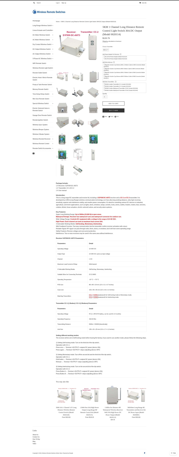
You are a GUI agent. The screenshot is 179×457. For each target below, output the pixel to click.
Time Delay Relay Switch (43, 94)
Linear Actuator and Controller (43, 30)
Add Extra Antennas (108, 62)
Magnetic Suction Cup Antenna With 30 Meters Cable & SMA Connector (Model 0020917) (124, 77)
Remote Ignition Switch (40, 120)
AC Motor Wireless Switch (43, 40)
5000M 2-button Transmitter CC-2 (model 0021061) (118, 86)
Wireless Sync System (40, 125)
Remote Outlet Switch (40, 73)
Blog (34, 441)
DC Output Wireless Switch (43, 49)
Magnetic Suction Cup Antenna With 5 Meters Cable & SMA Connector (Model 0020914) (124, 69)
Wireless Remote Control (43, 143)
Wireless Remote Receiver (43, 139)
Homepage (36, 21)
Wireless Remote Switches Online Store (52, 453)
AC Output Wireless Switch (43, 54)
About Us (35, 434)
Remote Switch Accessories (43, 148)
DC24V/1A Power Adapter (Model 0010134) (116, 58)
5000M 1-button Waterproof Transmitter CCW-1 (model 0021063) (121, 88)
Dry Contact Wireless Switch (43, 44)
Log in (58, 3)
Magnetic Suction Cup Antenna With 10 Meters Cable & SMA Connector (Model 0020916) (124, 73)
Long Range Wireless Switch (43, 25)
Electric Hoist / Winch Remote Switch (42, 79)
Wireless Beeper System (41, 129)
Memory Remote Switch (40, 89)
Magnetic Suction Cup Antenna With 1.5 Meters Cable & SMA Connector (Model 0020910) (124, 65)
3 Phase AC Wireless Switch (43, 58)
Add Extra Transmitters (108, 81)
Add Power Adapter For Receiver (111, 54)
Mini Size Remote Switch (41, 99)
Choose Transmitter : (108, 46)
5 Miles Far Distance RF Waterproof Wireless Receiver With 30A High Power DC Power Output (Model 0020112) (113, 412)
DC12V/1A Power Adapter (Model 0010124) (116, 56)
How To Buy (36, 439)
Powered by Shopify (68, 453)
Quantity (105, 93)
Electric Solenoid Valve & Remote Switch (41, 109)
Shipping (105, 41)
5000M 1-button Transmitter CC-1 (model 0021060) (118, 84)
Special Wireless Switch (43, 103)
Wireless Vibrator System (41, 134)
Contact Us (36, 437)
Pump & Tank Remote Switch (42, 84)
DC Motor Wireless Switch (43, 35)
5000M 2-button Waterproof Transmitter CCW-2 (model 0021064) (121, 90)
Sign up (64, 3)
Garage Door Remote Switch (42, 115)
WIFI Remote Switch (39, 63)
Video (34, 443)
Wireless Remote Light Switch (43, 68)
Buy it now (113, 110)
